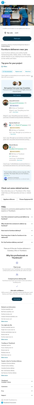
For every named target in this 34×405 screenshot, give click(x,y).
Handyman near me (6, 345)
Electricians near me (6, 355)
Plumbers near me (5, 352)
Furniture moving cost (6, 314)
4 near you (6, 16)
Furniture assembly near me (8, 327)
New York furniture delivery (7, 370)
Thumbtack (4, 44)
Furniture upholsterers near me (8, 332)
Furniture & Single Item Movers (20, 44)
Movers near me (5, 334)
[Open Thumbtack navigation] (3, 2)
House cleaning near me (7, 347)
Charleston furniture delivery (8, 363)
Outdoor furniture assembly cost (9, 316)
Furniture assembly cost (7, 309)
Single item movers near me (8, 329)
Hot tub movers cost (6, 319)
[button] (12, 125)
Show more (4, 321)
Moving (10, 44)
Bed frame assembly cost (7, 311)
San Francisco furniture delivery (8, 373)
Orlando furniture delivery (7, 365)
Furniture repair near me (7, 337)
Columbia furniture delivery (7, 368)
